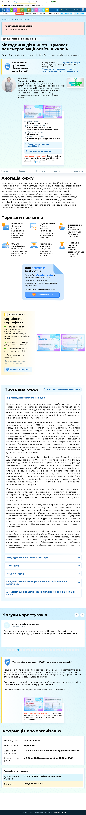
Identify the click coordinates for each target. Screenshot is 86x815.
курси (66, 63)
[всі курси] (39, 162)
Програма (40, 171)
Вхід (65, 10)
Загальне (5, 171)
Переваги (22, 171)
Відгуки (57, 171)
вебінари (75, 63)
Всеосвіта (5, 19)
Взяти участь (66, 13)
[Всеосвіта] (3, 10)
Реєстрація (73, 10)
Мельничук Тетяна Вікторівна (26, 624)
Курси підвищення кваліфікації (23, 19)
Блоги (10, 2)
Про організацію (77, 171)
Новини (4, 2)
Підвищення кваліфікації (25, 2)
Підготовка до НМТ (46, 2)
